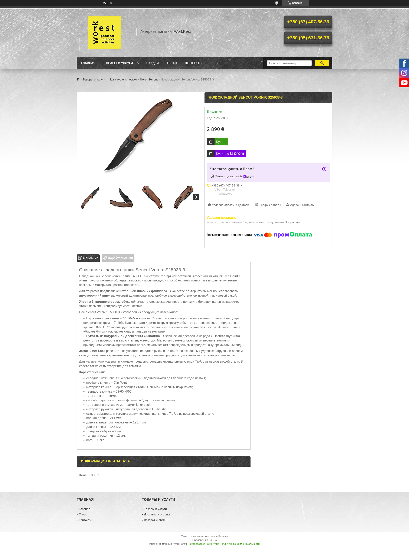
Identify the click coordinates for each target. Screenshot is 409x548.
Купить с (222, 153)
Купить (221, 141)
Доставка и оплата (157, 514)
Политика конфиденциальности (240, 543)
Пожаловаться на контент (203, 543)
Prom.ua (223, 536)
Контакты (193, 63)
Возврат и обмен (155, 520)
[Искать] (322, 63)
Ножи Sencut (149, 79)
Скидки (152, 63)
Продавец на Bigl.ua (204, 540)
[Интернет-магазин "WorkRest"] (104, 31)
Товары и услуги (118, 63)
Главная (88, 63)
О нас (172, 63)
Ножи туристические (123, 79)
